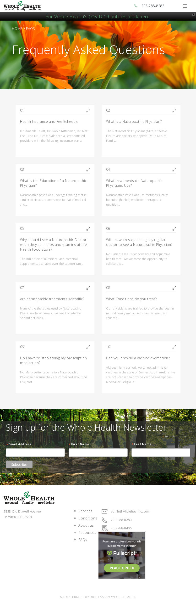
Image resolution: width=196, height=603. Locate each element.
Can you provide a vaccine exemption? (138, 358)
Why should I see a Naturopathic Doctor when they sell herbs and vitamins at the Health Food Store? (53, 244)
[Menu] (185, 6)
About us (86, 525)
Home (17, 28)
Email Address (19, 445)
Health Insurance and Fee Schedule (49, 121)
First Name (79, 445)
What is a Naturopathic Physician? (134, 121)
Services (85, 511)
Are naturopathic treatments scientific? (52, 299)
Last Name (141, 445)
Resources (87, 532)
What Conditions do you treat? (131, 299)
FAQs (82, 539)
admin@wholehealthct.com (130, 511)
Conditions (87, 518)
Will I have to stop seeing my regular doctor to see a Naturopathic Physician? (139, 242)
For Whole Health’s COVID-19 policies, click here (97, 16)
